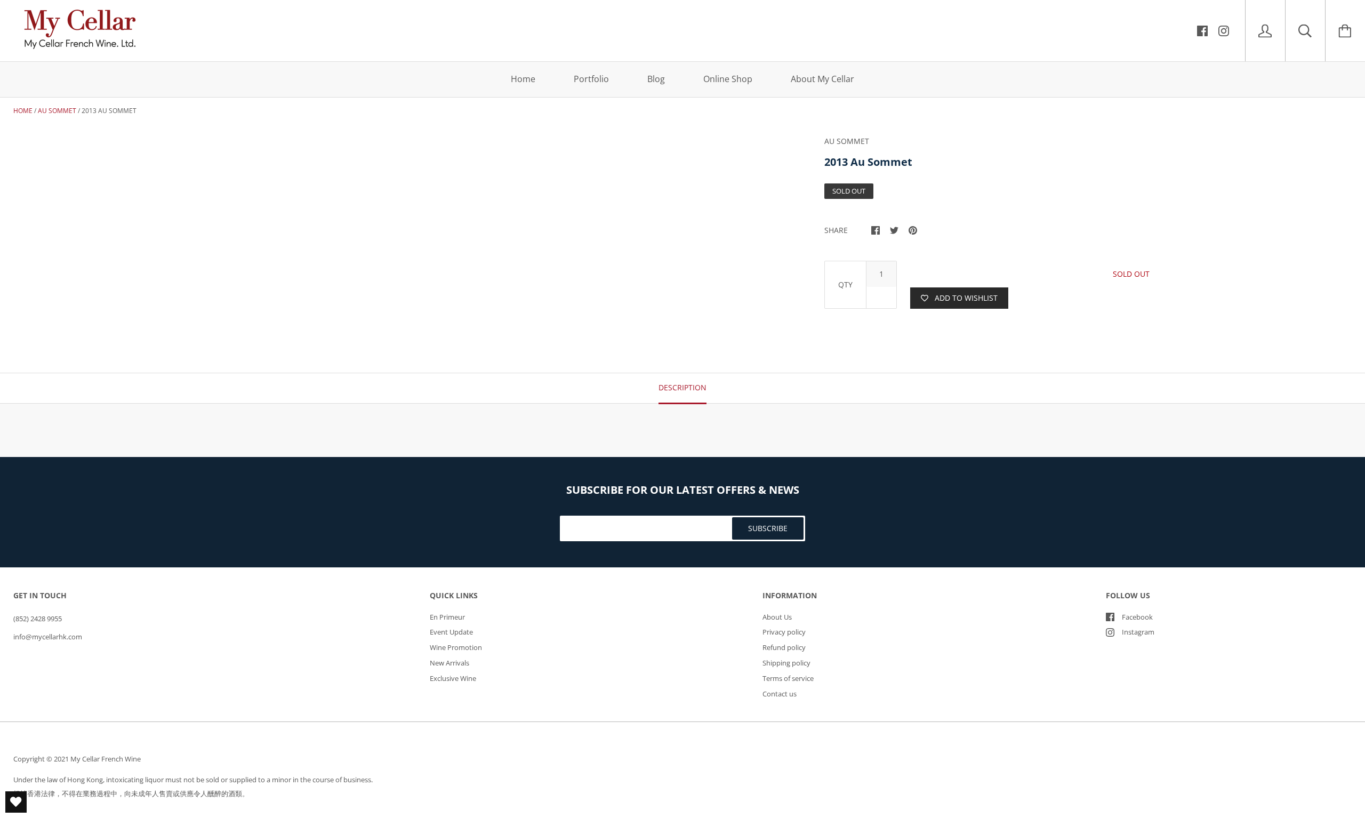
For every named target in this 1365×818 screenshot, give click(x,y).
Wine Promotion (456, 647)
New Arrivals (449, 663)
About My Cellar (822, 79)
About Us (777, 617)
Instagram (1138, 632)
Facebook (1137, 617)
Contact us (779, 694)
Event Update (451, 632)
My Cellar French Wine (105, 759)
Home (523, 79)
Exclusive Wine (453, 678)
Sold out (1131, 274)
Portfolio (591, 79)
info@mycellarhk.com (47, 636)
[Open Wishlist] (16, 802)
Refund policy (784, 647)
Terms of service (788, 678)
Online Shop (727, 79)
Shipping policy (786, 663)
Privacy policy (784, 632)
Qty (845, 284)
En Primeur (447, 617)
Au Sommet (57, 110)
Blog (656, 79)
